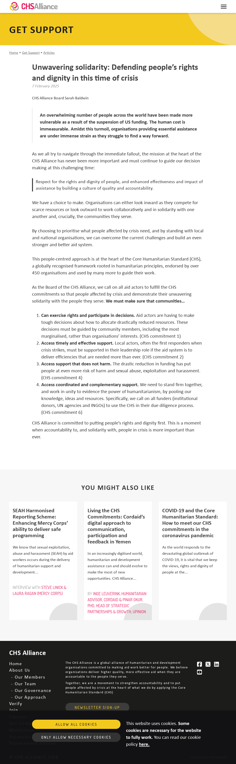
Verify (15, 703)
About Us (19, 670)
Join (13, 710)
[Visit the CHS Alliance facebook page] (199, 664)
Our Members (30, 677)
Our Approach (30, 697)
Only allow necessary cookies (76, 737)
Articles (49, 52)
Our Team (25, 683)
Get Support (31, 52)
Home (13, 52)
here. (144, 744)
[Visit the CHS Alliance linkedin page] (216, 664)
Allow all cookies (76, 724)
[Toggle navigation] (224, 6)
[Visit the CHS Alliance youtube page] (199, 672)
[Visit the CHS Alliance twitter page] (208, 664)
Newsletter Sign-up (97, 707)
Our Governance (33, 690)
